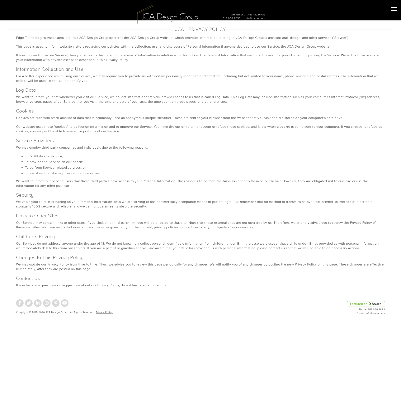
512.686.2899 (232, 18)
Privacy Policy (104, 312)
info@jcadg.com (255, 18)
